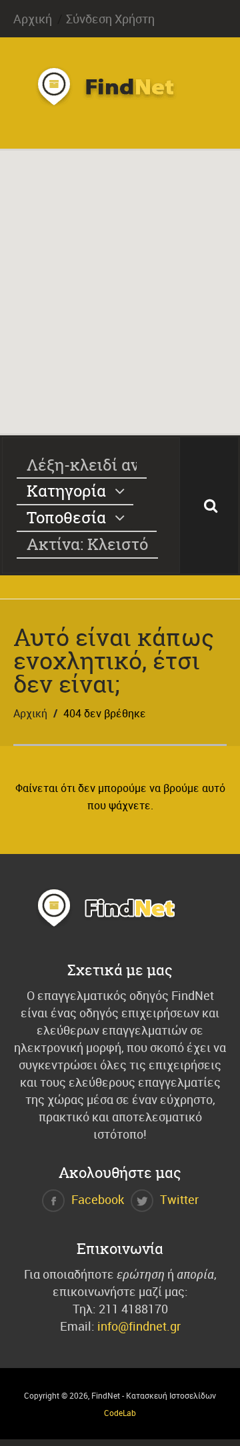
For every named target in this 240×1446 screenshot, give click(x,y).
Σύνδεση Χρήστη (110, 19)
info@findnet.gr (139, 1326)
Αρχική (32, 19)
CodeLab (120, 1412)
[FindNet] (120, 102)
